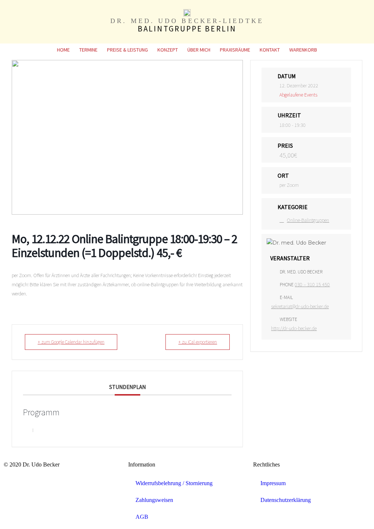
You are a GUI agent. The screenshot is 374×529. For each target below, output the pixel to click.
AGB (142, 517)
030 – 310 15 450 (312, 284)
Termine (88, 49)
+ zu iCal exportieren (197, 342)
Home (63, 49)
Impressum (273, 483)
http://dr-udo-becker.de (294, 328)
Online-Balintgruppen (308, 220)
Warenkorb (303, 49)
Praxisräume (235, 49)
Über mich (198, 49)
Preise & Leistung (127, 49)
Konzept (167, 49)
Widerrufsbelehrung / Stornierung (174, 483)
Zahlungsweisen (154, 500)
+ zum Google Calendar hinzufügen (71, 342)
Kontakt (270, 49)
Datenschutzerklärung (285, 500)
